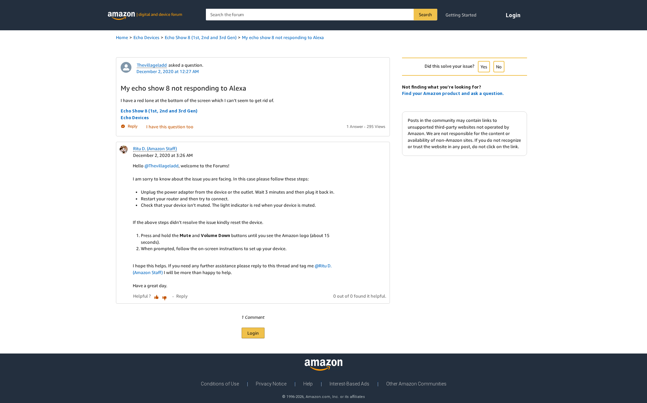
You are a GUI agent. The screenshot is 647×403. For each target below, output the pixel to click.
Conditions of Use (220, 384)
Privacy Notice (271, 384)
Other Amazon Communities (416, 384)
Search (425, 14)
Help (308, 384)
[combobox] (321, 15)
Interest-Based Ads (349, 384)
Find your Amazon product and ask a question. (453, 93)
